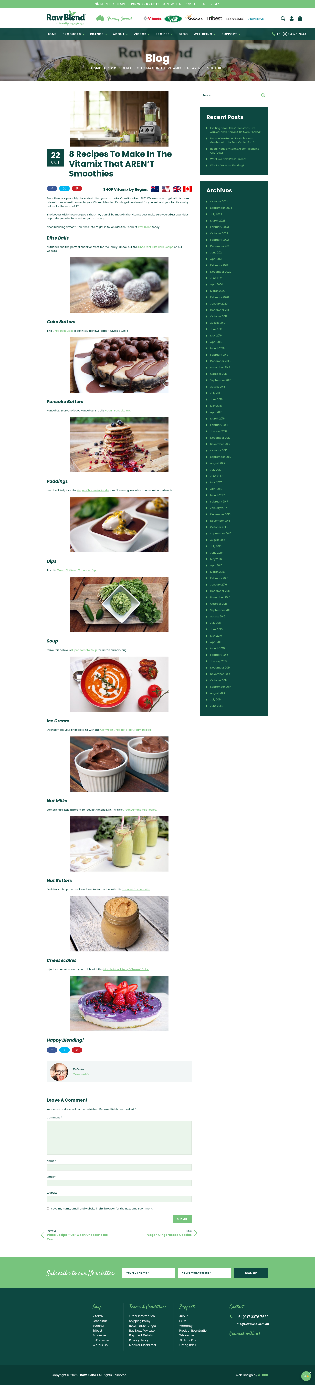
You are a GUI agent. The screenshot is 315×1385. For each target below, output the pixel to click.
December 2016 (220, 514)
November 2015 (220, 597)
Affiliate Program (191, 1340)
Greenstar (100, 1321)
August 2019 (217, 323)
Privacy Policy (139, 1340)
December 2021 (220, 246)
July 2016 (215, 546)
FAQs (182, 1321)
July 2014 (216, 699)
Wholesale (186, 1335)
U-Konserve (101, 1340)
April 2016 (216, 565)
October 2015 (219, 604)
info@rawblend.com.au (252, 1324)
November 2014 (220, 674)
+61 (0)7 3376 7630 (290, 34)
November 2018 (220, 367)
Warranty (186, 1326)
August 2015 (217, 616)
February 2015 (219, 655)
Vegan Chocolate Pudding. (94, 490)
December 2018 (220, 361)
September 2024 (221, 208)
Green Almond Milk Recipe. (140, 810)
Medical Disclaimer (142, 1345)
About (183, 1316)
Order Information (142, 1316)
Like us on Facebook (231, 1343)
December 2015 (220, 591)
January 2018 (218, 431)
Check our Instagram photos (244, 1343)
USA (166, 189)
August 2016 (217, 540)
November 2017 (220, 444)
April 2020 (216, 284)
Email (51, 1177)
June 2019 (216, 329)
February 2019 (219, 355)
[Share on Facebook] (52, 188)
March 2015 (217, 648)
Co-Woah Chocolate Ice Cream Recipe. (126, 730)
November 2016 (220, 521)
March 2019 (217, 348)
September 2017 (220, 457)
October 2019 (218, 316)
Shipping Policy (139, 1321)
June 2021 (216, 252)
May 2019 (216, 335)
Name (51, 1161)
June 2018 (216, 399)
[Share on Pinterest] (77, 188)
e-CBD (263, 1375)
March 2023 (217, 221)
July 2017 (215, 470)
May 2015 (216, 636)
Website (52, 1193)
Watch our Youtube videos (238, 1343)
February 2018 (219, 425)
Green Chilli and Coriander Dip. (77, 570)
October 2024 (219, 201)
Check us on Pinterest (258, 1343)
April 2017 (216, 489)
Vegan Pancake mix (117, 410)
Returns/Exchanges (143, 1326)
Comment (54, 1117)
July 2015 (215, 623)
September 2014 (220, 687)
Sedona (98, 1326)
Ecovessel (99, 1335)
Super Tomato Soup (84, 650)
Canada (187, 189)
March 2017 (217, 495)
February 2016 (219, 578)
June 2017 (216, 476)
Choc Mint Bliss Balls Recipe (155, 247)
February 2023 (219, 227)
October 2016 (219, 527)
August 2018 (217, 387)
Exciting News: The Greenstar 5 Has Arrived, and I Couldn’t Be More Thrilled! (235, 130)
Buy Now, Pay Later (142, 1331)
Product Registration (193, 1331)
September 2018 (220, 380)
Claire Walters (81, 1074)
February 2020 (219, 297)
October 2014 (219, 680)
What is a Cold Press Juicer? (228, 159)
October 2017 (219, 450)
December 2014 (220, 667)
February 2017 (219, 501)
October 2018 (219, 374)
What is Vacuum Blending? (227, 165)
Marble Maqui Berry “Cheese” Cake (126, 969)
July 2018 (215, 393)
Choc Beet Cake (63, 331)
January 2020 (219, 304)
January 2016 (218, 584)
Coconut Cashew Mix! (136, 889)
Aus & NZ (155, 189)
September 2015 (220, 610)
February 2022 (219, 240)
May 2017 (216, 482)
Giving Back (187, 1345)
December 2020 (220, 272)
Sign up (251, 1273)
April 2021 (216, 259)
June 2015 (216, 629)
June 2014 (216, 706)
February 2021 (219, 265)
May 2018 (216, 406)
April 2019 (216, 342)
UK (177, 189)
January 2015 (218, 661)
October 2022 (219, 233)
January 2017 (218, 508)
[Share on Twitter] (64, 188)
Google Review (265, 1343)
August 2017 (217, 463)
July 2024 (216, 214)
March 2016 (217, 572)
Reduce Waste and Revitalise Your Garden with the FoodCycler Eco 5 (232, 140)
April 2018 (216, 412)
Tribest (97, 1331)
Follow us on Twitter (251, 1343)
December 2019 (220, 310)
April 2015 (216, 642)
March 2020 (217, 291)
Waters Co (100, 1345)
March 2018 (217, 418)
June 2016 (216, 553)
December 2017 (220, 438)
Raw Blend (66, 18)
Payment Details (141, 1335)
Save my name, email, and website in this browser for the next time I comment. (102, 1208)
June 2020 (216, 278)
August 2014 (217, 693)
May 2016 (216, 559)
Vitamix (98, 1316)
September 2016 (220, 533)
